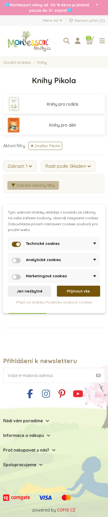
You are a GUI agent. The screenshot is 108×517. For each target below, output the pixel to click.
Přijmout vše (78, 291)
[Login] (77, 41)
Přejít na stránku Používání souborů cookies (54, 302)
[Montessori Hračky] (30, 41)
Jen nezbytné (29, 291)
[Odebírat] (98, 375)
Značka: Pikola (47, 145)
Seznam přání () (89, 20)
